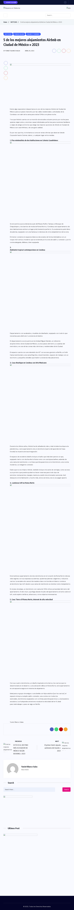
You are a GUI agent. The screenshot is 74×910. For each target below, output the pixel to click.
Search (66, 790)
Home (5, 22)
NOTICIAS (14, 22)
